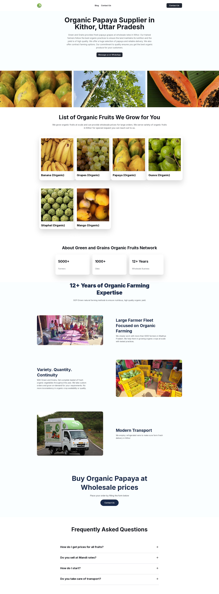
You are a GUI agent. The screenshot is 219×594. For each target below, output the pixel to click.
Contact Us (174, 5)
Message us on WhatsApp (109, 55)
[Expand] (157, 547)
